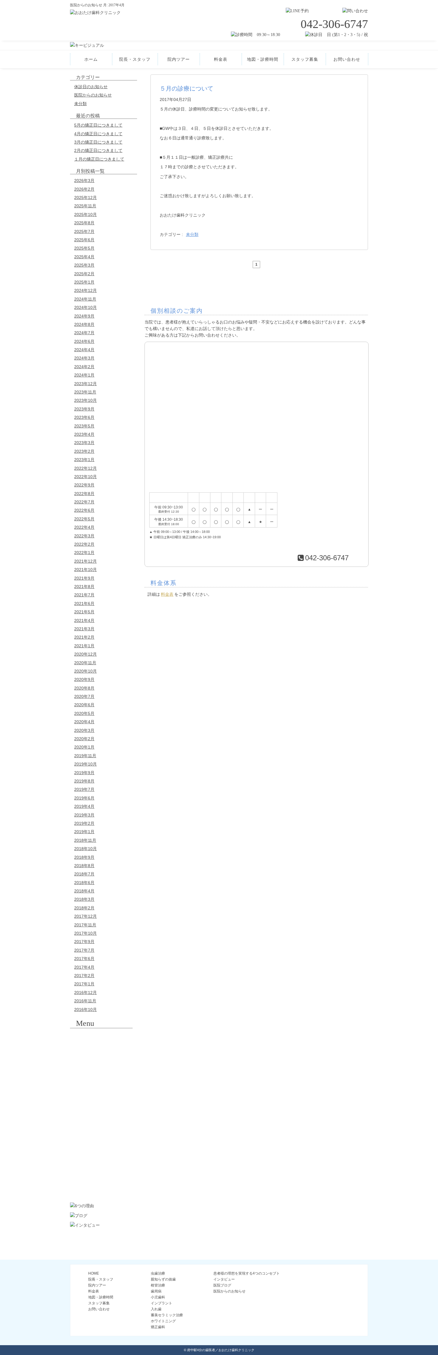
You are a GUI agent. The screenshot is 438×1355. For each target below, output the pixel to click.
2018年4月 (84, 891)
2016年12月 (85, 992)
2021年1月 (84, 645)
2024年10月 (85, 307)
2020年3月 (84, 730)
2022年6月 (84, 510)
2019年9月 (84, 772)
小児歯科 (101, 1104)
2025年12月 (85, 197)
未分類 (80, 103)
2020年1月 (84, 747)
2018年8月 (84, 865)
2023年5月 (84, 426)
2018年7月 (84, 874)
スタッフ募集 (304, 59)
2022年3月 (84, 535)
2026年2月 (84, 189)
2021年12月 (85, 561)
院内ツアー (178, 59)
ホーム (91, 59)
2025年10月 (85, 214)
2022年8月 (84, 493)
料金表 (220, 59)
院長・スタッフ (134, 59)
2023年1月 (84, 459)
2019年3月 (84, 815)
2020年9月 (84, 679)
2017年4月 (84, 967)
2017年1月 (84, 983)
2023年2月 (84, 451)
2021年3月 (84, 628)
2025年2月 (84, 273)
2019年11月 (85, 755)
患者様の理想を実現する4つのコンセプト (246, 1273)
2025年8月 (84, 222)
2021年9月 (84, 578)
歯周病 (101, 1087)
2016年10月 (85, 1009)
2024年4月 (84, 349)
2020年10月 (85, 671)
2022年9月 (84, 485)
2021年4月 (84, 620)
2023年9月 (84, 409)
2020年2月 (84, 738)
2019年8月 (84, 781)
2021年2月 (84, 637)
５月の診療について (186, 88)
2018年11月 (85, 840)
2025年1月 (84, 282)
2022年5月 (84, 519)
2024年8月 (84, 324)
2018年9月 (84, 857)
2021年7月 (84, 594)
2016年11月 (85, 1000)
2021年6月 (84, 603)
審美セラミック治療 (101, 1153)
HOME (93, 1273)
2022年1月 (84, 552)
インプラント (101, 1120)
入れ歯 (101, 1137)
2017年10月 (85, 933)
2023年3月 (84, 442)
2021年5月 (84, 611)
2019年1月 (84, 831)
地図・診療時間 (262, 59)
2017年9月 (84, 941)
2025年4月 (84, 256)
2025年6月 (84, 239)
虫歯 (101, 1038)
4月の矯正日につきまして (98, 133)
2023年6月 (84, 417)
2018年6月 (84, 882)
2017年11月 (85, 924)
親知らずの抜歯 (101, 1055)
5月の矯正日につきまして (98, 125)
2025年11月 (85, 205)
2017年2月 (84, 975)
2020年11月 (85, 662)
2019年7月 (84, 789)
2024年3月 (84, 358)
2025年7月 (84, 231)
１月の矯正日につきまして (99, 159)
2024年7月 (84, 332)
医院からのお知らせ (93, 95)
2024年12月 (85, 290)
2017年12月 (85, 916)
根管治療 (101, 1071)
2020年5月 (84, 713)
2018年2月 (84, 908)
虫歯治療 (158, 1273)
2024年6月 (84, 341)
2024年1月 (84, 375)
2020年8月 (84, 688)
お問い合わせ (346, 59)
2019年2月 (84, 823)
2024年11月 (85, 299)
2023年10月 (85, 400)
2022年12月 (85, 468)
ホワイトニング (101, 1169)
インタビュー (224, 1279)
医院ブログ (222, 1285)
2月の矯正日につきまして (98, 150)
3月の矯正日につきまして (98, 142)
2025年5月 (84, 248)
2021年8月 (84, 586)
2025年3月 (84, 265)
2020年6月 (84, 704)
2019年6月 (84, 798)
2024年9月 (84, 316)
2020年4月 (84, 721)
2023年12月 (85, 383)
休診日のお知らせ (91, 86)
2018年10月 (85, 848)
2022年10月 (85, 476)
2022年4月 (84, 527)
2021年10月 (85, 569)
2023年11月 (85, 392)
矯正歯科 (101, 1186)
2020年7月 (84, 696)
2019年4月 (84, 806)
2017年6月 (84, 958)
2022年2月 (84, 544)
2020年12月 (85, 654)
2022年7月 (84, 502)
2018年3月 (84, 899)
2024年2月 (84, 366)
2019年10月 (85, 764)
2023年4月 (84, 434)
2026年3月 (84, 180)
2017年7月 (84, 950)
